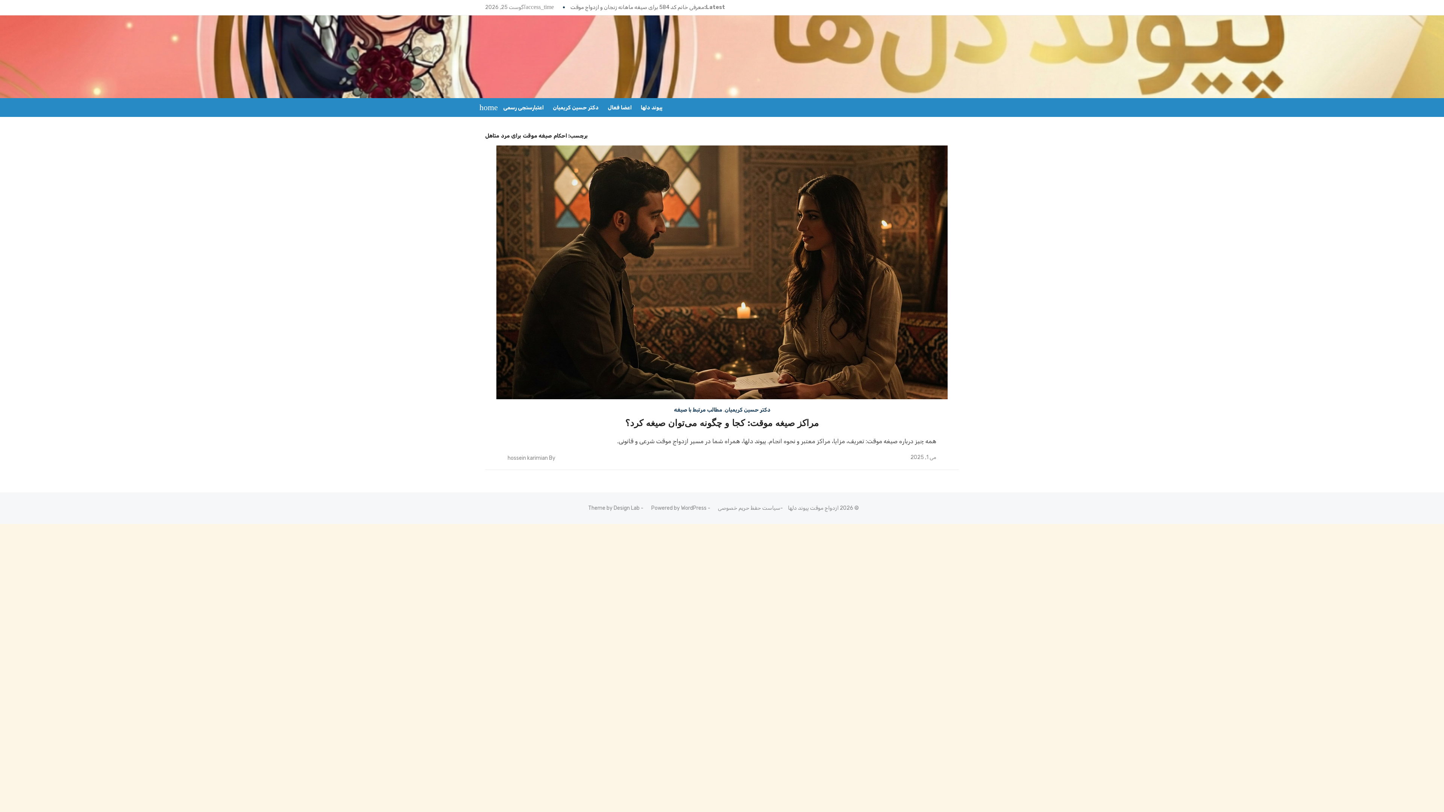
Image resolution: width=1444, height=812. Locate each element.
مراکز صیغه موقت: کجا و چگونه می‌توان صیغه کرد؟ (722, 423)
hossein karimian (528, 458)
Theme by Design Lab (614, 508)
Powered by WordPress (679, 508)
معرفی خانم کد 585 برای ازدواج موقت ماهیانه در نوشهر (642, 7)
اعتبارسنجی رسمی (523, 108)
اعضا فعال (620, 108)
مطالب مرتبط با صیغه (698, 410)
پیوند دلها (652, 108)
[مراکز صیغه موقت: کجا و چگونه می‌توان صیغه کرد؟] (722, 272)
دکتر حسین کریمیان (576, 108)
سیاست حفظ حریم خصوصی (749, 508)
